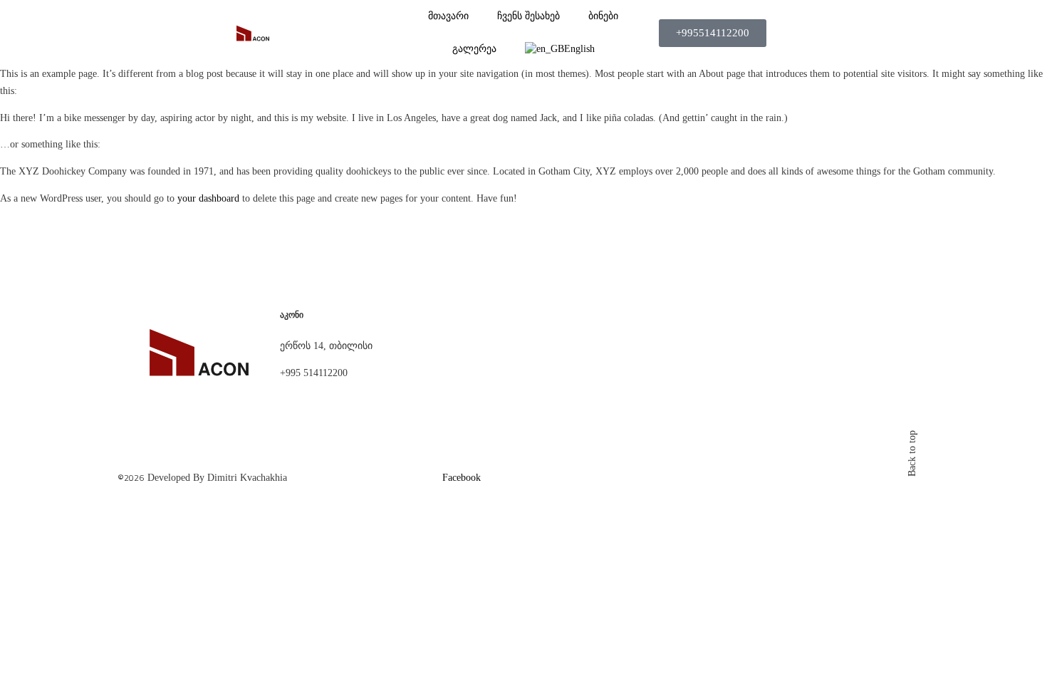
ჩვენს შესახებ (528, 16)
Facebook (461, 477)
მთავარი (448, 16)
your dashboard (208, 198)
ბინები (603, 16)
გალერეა (474, 48)
